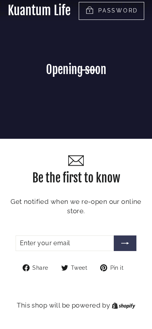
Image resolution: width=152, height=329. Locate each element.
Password (118, 10)
